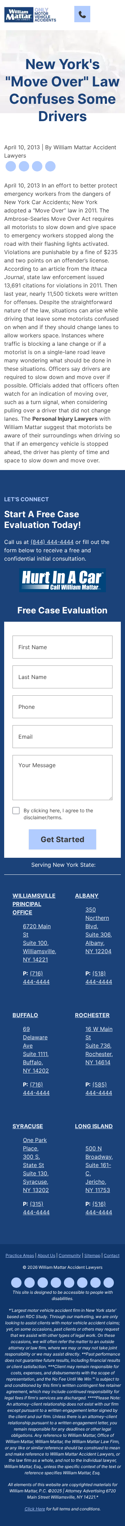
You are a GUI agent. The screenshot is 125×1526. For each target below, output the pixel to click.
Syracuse (27, 1126)
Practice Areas (20, 1255)
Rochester (92, 1015)
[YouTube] (56, 1282)
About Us (46, 1255)
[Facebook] (16, 1282)
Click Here (35, 1508)
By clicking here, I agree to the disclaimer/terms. (58, 813)
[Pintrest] (108, 1282)
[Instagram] (43, 1282)
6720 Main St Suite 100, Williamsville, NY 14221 (39, 943)
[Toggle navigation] (114, 14)
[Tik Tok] (29, 1282)
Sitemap (92, 1255)
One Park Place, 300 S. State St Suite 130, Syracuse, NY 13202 (36, 1165)
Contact (111, 1255)
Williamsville (34, 904)
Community (70, 1255)
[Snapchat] (95, 1282)
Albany (87, 895)
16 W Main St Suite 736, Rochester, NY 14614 (99, 1045)
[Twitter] (82, 1282)
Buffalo (25, 1015)
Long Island (94, 1126)
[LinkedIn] (69, 1282)
